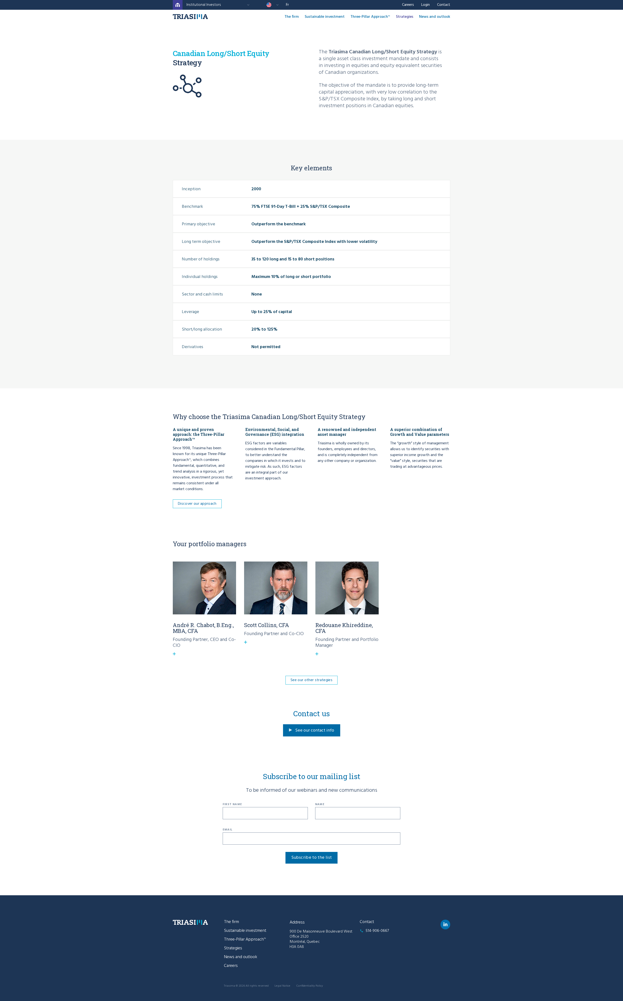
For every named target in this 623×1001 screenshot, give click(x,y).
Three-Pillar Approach (370, 17)
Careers (408, 5)
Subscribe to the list (311, 857)
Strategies (404, 17)
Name (319, 804)
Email (227, 829)
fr (287, 5)
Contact (443, 5)
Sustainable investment (325, 17)
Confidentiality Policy (309, 985)
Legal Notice (282, 985)
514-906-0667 (377, 931)
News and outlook (434, 17)
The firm (291, 17)
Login (425, 5)
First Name (232, 804)
